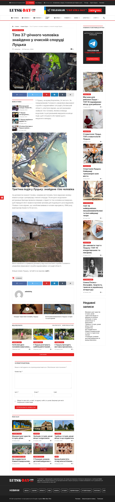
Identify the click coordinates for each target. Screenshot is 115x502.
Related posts (56, 325)
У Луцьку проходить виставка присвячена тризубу (63, 346)
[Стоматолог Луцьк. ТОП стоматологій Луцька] (93, 119)
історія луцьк (79, 490)
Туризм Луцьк (17, 433)
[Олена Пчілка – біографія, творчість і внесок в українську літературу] (93, 267)
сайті (47, 271)
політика (89, 490)
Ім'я (16, 392)
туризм (26, 490)
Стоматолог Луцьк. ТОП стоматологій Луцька (92, 136)
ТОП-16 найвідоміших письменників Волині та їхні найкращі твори (93, 211)
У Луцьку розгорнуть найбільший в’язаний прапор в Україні (41, 346)
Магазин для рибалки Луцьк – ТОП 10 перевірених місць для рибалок (92, 100)
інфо (41, 490)
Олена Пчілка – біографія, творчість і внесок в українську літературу (93, 286)
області (34, 490)
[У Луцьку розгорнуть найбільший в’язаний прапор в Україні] (43, 334)
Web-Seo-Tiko (47, 498)
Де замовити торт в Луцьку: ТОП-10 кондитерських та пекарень (92, 249)
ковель (49, 490)
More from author (67, 325)
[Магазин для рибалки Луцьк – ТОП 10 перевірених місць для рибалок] (93, 82)
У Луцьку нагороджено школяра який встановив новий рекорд (25, 113)
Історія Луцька (88, 203)
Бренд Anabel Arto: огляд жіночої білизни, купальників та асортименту (64, 460)
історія (56, 490)
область (98, 490)
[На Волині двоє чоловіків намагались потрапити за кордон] (22, 334)
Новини (17, 26)
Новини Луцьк (24, 26)
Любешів (36, 433)
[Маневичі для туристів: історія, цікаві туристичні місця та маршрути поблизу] (22, 425)
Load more (43, 354)
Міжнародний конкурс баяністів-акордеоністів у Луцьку (25, 107)
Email (36, 392)
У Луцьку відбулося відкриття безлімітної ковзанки (26, 120)
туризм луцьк (66, 490)
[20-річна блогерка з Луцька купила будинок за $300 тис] (15, 128)
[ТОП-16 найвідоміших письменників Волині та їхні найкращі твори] (93, 191)
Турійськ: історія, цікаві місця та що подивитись (64, 437)
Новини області (38, 456)
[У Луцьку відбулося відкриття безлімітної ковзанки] (15, 121)
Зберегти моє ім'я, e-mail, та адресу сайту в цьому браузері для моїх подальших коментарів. (40, 401)
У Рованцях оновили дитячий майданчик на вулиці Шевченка (42, 460)
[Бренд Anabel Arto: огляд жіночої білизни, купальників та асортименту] (64, 448)
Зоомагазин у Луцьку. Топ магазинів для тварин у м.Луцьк (55, 2)
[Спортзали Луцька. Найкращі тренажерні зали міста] (93, 153)
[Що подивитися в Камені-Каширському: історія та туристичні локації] (22, 448)
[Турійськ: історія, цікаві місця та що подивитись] (64, 425)
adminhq (28, 292)
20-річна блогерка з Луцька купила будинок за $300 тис (26, 127)
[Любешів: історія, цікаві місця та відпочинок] (43, 425)
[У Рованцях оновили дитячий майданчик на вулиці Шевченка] (43, 448)
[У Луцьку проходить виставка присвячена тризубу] (64, 334)
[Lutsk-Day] (23, 10)
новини (19, 278)
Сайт (55, 392)
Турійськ (57, 433)
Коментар (19, 371)
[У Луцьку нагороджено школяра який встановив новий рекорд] (15, 114)
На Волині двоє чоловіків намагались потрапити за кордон (21, 346)
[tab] (57, 325)
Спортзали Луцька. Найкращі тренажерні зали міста (92, 172)
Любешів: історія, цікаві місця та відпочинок (42, 437)
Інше (56, 456)
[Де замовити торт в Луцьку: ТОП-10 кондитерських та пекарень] (93, 230)
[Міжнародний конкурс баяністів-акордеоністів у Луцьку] (15, 108)
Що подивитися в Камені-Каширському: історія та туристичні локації (21, 460)
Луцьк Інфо (87, 94)
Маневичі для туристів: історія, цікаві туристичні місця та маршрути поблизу (21, 437)
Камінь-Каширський (19, 456)
